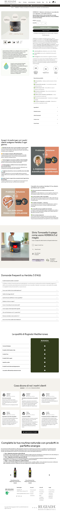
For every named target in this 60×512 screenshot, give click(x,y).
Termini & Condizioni (51, 494)
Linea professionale (31, 2)
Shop (20, 2)
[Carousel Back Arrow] (10, 475)
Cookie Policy (51, 491)
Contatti (41, 493)
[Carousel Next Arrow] (49, 475)
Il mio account (33, 490)
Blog (43, 2)
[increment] (45, 23)
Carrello (32, 491)
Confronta (32, 495)
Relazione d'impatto (51, 497)
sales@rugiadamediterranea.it (23, 493)
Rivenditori (39, 2)
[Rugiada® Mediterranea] (10, 2)
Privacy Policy (51, 490)
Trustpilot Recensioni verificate (41, 499)
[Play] (15, 246)
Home (12, 7)
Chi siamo (25, 2)
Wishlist (31, 493)
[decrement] (38, 23)
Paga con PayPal (45, 30)
